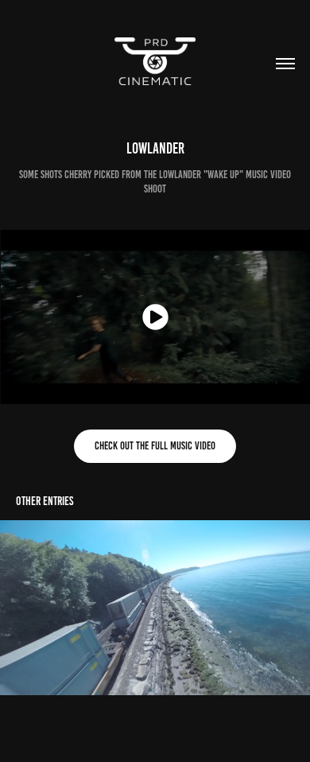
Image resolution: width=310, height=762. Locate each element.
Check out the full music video (155, 446)
